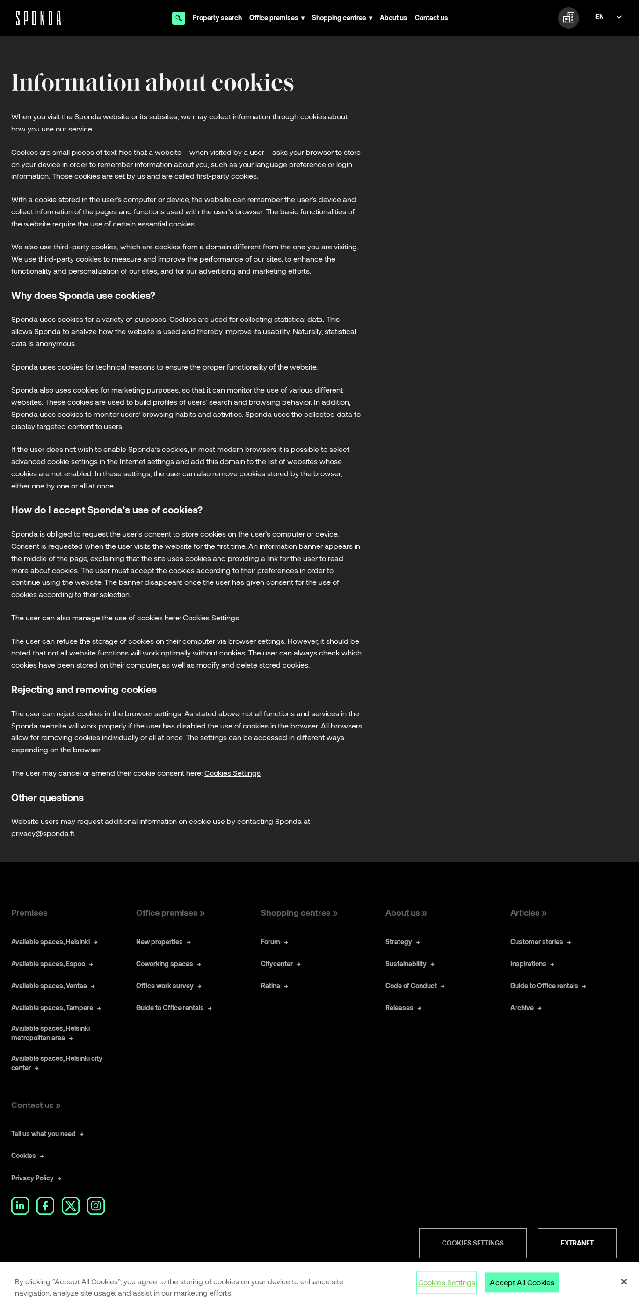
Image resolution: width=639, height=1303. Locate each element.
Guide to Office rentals (170, 1008)
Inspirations (528, 964)
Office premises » (170, 912)
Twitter (71, 1206)
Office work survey (165, 986)
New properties (159, 942)
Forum (270, 942)
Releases (399, 1008)
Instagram (96, 1206)
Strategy (398, 942)
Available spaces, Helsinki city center (56, 1062)
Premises (29, 912)
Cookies (23, 1155)
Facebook (45, 1206)
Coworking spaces (164, 964)
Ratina (270, 986)
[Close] (624, 1282)
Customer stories (536, 942)
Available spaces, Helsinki (50, 942)
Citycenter (277, 964)
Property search (217, 18)
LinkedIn (20, 1206)
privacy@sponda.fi (42, 833)
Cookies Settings (473, 1243)
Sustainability (406, 964)
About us (393, 18)
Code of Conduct (411, 986)
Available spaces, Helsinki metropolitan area (50, 1032)
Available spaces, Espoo (48, 964)
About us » (406, 912)
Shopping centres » (299, 912)
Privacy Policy (32, 1178)
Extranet (577, 1243)
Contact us (431, 18)
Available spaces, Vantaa (49, 986)
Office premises (273, 18)
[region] (319, 1282)
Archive (522, 1008)
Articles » (528, 912)
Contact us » (36, 1104)
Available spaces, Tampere (52, 1008)
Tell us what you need (43, 1133)
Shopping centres (339, 18)
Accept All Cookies (522, 1282)
